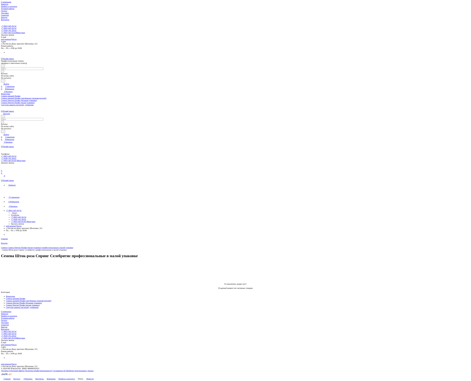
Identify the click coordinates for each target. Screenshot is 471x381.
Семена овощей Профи (15, 299)
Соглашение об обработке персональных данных (73, 371)
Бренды (4, 327)
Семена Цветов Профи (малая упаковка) (23, 305)
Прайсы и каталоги (9, 316)
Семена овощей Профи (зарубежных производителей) (28, 301)
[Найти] (3, 80)
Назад (14, 213)
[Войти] (2, 168)
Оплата (4, 320)
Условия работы (7, 318)
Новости (4, 314)
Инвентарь (10, 296)
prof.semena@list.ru (9, 39)
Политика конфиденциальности (38, 371)
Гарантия (5, 325)
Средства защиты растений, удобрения (22, 307)
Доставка (5, 323)
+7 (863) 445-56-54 (8, 26)
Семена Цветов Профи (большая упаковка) (24, 303)
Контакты (5, 329)
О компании (6, 312)
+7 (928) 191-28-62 (8, 30)
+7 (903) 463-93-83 (13, 33)
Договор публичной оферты (13, 371)
